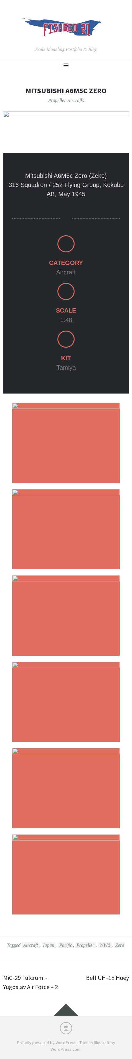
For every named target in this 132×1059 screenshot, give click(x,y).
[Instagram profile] (66, 1028)
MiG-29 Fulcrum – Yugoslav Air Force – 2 (30, 982)
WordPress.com (65, 1049)
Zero (119, 945)
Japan (48, 945)
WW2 (104, 945)
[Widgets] (66, 1010)
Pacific (65, 945)
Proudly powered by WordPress (46, 1042)
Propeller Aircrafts (66, 100)
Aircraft (30, 945)
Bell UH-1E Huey (107, 977)
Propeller (85, 945)
